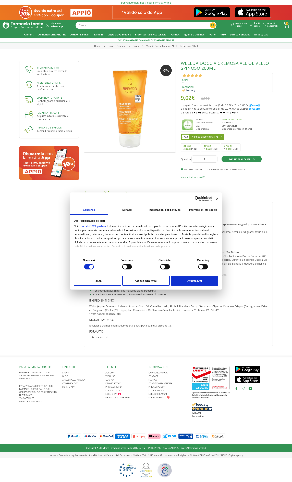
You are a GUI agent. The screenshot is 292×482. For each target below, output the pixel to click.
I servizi (153, 379)
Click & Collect (113, 390)
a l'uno (191, 147)
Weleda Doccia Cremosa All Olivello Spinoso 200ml (172, 45)
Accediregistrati (272, 24)
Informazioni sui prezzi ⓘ (193, 177)
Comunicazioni (70, 383)
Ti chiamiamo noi (48, 67)
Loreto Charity (157, 397)
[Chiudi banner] (217, 199)
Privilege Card (113, 386)
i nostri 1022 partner (93, 226)
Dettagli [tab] (127, 209)
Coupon (110, 379)
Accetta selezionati (146, 280)
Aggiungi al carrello (242, 159)
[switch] (127, 266)
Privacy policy (157, 386)
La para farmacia (158, 372)
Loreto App (68, 386)
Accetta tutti (194, 280)
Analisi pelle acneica (73, 379)
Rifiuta (97, 280)
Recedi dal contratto (117, 397)
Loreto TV (111, 393)
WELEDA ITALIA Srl (232, 119)
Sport (65, 372)
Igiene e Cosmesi (116, 45)
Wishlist (110, 376)
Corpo (136, 45)
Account (110, 372)
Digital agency (236, 455)
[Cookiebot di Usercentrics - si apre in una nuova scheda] (197, 198)
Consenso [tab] (89, 209)
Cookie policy (156, 390)
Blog (65, 376)
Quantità (186, 159)
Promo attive (113, 383)
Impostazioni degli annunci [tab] (165, 209)
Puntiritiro (257, 24)
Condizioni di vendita (160, 383)
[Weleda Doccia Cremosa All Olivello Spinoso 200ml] (130, 107)
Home (97, 45)
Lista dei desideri (193, 169)
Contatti (154, 376)
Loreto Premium (158, 393)
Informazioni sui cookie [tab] (203, 209)
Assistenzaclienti (241, 24)
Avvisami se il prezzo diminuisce (227, 169)
